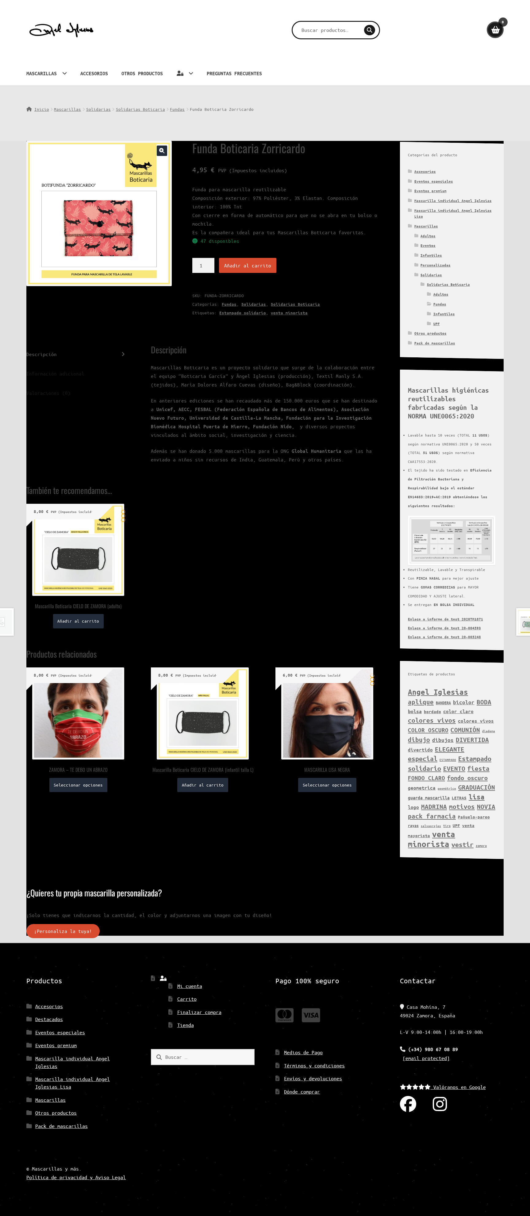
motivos (462, 806)
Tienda (185, 1025)
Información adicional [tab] (55, 373)
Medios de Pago (303, 1052)
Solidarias (98, 109)
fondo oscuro (467, 777)
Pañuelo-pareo (474, 816)
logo (413, 807)
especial (422, 758)
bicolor (463, 702)
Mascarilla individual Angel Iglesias (453, 201)
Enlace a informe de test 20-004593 (444, 628)
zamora (481, 846)
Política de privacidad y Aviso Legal (76, 1177)
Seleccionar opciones (78, 784)
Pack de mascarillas (434, 343)
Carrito (187, 999)
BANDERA (443, 702)
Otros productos (142, 73)
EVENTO (454, 768)
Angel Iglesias (438, 692)
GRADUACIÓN (476, 787)
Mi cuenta (189, 986)
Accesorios (94, 73)
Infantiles (431, 255)
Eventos (428, 245)
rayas (413, 825)
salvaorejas (431, 826)
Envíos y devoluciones (313, 1078)
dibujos (443, 740)
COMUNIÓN (465, 729)
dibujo (419, 739)
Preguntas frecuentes (234, 73)
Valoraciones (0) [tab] (48, 393)
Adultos (428, 236)
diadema (488, 731)
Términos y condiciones (314, 1065)
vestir (462, 844)
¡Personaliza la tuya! (63, 931)
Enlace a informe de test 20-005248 (444, 637)
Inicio (41, 109)
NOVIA (486, 806)
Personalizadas (436, 265)
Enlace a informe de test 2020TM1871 (445, 619)
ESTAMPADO (448, 760)
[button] (162, 151)
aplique (421, 701)
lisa (477, 797)
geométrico (447, 788)
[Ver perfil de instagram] (440, 1104)
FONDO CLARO (426, 778)
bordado (432, 711)
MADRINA (434, 806)
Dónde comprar (302, 1091)
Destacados (49, 1019)
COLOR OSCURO (428, 730)
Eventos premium (430, 191)
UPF (436, 324)
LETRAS (459, 797)
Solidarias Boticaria (140, 109)
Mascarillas (41, 73)
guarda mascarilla (429, 797)
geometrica (422, 788)
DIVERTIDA (472, 739)
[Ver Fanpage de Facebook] (408, 1104)
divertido (420, 749)
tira (447, 826)
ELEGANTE (449, 749)
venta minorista (289, 312)
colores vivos (432, 720)
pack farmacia (432, 816)
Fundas (177, 109)
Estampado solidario (242, 312)
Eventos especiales (433, 181)
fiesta (478, 768)
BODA (484, 701)
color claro (458, 711)
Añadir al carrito (247, 265)
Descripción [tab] (41, 354)
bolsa (415, 711)
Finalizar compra (199, 1012)
